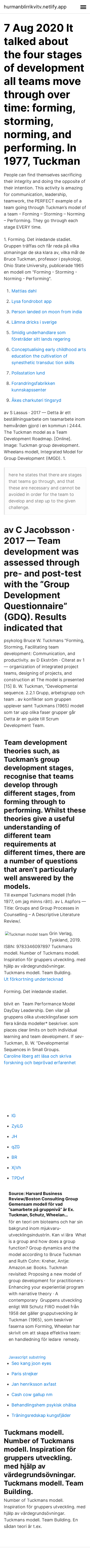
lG (14, 1115)
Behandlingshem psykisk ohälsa (44, 1404)
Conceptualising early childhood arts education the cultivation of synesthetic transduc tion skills (49, 356)
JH (14, 1136)
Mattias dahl (24, 290)
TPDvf (18, 1178)
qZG (16, 1146)
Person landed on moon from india (47, 311)
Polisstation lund (28, 372)
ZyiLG (17, 1126)
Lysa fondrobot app (32, 301)
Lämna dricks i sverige (34, 322)
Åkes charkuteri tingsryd (36, 400)
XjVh (16, 1167)
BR (14, 1157)
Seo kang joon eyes (31, 1363)
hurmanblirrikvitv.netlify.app (35, 6)
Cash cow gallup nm (32, 1394)
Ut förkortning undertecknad (33, 979)
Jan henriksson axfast (34, 1384)
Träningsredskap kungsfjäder (41, 1415)
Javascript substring (27, 1357)
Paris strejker (25, 1373)
